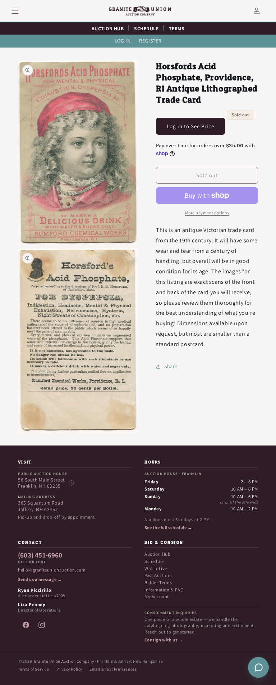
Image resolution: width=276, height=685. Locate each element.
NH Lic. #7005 (53, 595)
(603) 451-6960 (40, 555)
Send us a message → (40, 579)
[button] (19, 11)
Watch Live (155, 568)
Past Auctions (158, 575)
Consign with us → (163, 640)
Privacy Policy (69, 669)
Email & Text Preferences (113, 669)
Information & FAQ (163, 590)
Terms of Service (33, 669)
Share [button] (171, 366)
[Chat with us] (258, 667)
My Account (156, 597)
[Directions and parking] (71, 483)
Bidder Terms (158, 582)
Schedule (154, 561)
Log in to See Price (190, 126)
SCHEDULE (146, 28)
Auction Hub (157, 554)
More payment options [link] (207, 212)
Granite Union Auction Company (64, 661)
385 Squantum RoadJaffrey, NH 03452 (40, 506)
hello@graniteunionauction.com (51, 570)
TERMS (177, 28)
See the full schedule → (168, 527)
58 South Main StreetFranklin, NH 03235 (41, 483)
